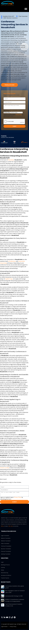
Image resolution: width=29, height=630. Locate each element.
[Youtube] (7, 617)
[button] (26, 9)
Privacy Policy (19, 114)
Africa (2, 526)
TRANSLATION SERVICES (8, 531)
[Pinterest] (15, 617)
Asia (12, 526)
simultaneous (12, 261)
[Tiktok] (12, 617)
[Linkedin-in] (4, 617)
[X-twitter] (2, 617)
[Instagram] (9, 617)
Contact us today (4, 467)
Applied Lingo (9, 279)
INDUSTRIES (4, 558)
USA (9, 526)
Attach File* (7, 111)
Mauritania (11, 160)
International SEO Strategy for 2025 (14, 596)
